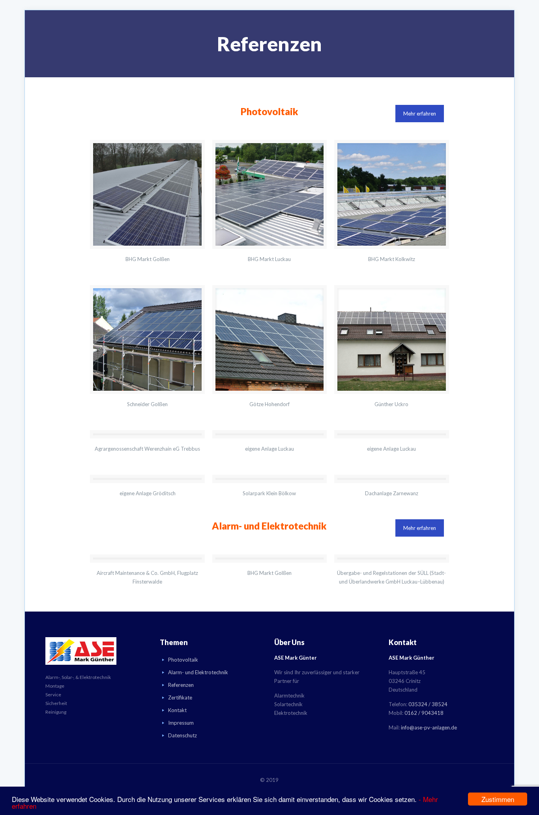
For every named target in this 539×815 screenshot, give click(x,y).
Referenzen (181, 685)
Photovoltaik (183, 659)
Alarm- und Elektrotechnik (198, 672)
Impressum (181, 723)
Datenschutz (182, 735)
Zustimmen (497, 799)
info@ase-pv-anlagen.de (429, 727)
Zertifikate (180, 697)
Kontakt (177, 710)
